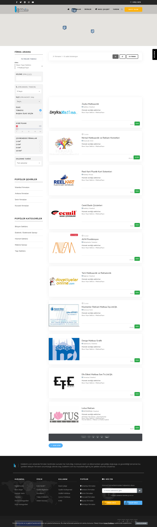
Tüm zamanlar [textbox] (22, 163)
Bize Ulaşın (19, 490)
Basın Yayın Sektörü (88, 112)
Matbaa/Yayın (100, 112)
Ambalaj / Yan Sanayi (88, 417)
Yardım (116, 9)
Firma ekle (111, 503)
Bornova (86, 310)
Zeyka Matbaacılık (90, 104)
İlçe (25, 97)
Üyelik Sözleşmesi (65, 490)
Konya (91, 175)
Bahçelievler (87, 242)
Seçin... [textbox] (19, 101)
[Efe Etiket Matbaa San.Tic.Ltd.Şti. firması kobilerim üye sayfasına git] (64, 383)
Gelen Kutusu (42, 501)
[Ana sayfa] (68, 9)
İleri (107, 437)
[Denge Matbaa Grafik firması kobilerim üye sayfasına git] (64, 349)
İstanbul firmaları (22, 187)
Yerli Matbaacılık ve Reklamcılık (96, 273)
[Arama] (121, 9)
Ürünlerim (40, 493)
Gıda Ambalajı (101, 417)
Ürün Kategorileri (21, 504)
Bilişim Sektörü (21, 226)
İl (26, 87)
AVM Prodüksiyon (90, 239)
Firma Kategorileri (22, 501)
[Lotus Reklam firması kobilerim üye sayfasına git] (64, 417)
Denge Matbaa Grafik (92, 340)
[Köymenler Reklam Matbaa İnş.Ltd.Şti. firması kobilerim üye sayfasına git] (64, 315)
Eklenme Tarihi (23, 159)
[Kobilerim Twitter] (21, 2)
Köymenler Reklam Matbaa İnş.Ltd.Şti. (99, 307)
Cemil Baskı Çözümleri (92, 205)
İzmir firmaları (21, 199)
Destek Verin (20, 493)
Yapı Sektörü (20, 251)
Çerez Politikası (64, 497)
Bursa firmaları (87, 501)
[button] (64, 28)
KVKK (60, 501)
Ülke (18, 107)
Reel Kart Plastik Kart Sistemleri (97, 171)
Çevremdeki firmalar (26, 138)
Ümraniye (86, 377)
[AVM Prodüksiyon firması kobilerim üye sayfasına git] (64, 248)
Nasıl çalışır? (103, 9)
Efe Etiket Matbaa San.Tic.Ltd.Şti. (97, 374)
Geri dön (56, 445)
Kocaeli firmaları (22, 205)
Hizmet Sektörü (86, 420)
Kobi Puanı (21, 123)
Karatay (85, 175)
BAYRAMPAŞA (87, 411)
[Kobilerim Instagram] (29, 2)
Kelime (24, 74)
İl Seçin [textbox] (19, 91)
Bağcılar (85, 276)
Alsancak (86, 141)
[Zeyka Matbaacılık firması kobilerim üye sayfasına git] (64, 112)
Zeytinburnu (87, 344)
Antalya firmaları (88, 504)
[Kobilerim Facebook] (17, 2)
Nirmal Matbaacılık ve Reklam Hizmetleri (101, 137)
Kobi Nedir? (41, 486)
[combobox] (29, 91)
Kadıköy (85, 107)
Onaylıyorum (141, 523)
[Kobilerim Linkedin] (25, 2)
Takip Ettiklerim (43, 497)
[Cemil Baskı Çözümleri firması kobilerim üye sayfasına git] (64, 214)
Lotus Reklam (88, 408)
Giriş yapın (136, 2)
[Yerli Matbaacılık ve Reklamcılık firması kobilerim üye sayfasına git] (64, 281)
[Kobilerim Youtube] (33, 2)
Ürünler (87, 9)
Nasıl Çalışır (62, 486)
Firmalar (77, 9)
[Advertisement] (95, 78)
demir (29, 74)
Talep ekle (133, 503)
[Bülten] (139, 490)
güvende (130, 495)
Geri (83, 437)
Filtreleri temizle (29, 59)
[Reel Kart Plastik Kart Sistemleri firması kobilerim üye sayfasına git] (64, 180)
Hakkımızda (19, 486)
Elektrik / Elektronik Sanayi (26, 232)
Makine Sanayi (21, 245)
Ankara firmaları (22, 193)
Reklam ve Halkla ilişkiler (101, 420)
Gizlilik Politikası (64, 493)
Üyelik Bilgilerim (43, 490)
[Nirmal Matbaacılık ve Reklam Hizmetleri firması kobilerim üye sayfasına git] (64, 146)
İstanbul (92, 107)
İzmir (91, 141)
